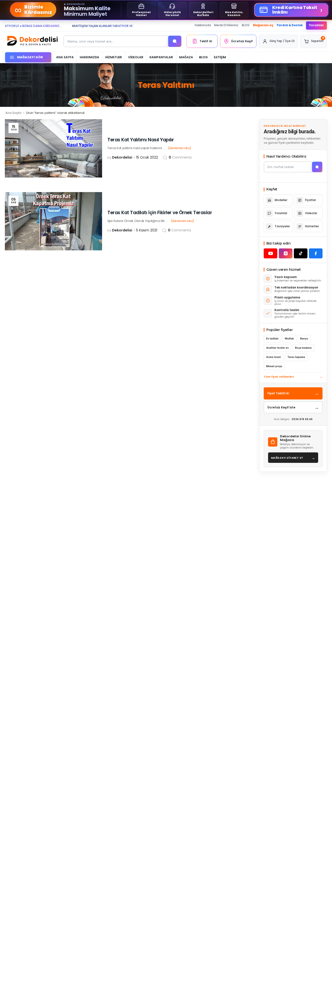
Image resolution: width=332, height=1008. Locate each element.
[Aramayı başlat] (317, 167)
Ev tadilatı (272, 338)
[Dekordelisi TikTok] (300, 253)
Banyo (304, 338)
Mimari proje (274, 366)
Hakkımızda (203, 25)
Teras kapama (296, 357)
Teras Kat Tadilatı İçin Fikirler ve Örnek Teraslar (159, 212)
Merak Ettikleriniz (226, 25)
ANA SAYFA (65, 57)
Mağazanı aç (263, 25)
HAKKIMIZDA (89, 57)
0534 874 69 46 (302, 419)
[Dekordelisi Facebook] (316, 253)
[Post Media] (53, 148)
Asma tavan (273, 357)
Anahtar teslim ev (277, 347)
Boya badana (303, 347)
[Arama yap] (174, 41)
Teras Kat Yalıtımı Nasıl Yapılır (140, 139)
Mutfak (289, 338)
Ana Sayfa (13, 112)
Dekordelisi (122, 157)
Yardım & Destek (290, 25)
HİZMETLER (113, 57)
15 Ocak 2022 (147, 157)
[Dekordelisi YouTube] (270, 253)
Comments (180, 157)
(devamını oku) (179, 148)
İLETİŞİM (220, 57)
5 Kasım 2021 (146, 230)
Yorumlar (316, 25)
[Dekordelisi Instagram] (285, 253)
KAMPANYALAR (161, 57)
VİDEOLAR (135, 57)
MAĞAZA (186, 57)
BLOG (246, 25)
